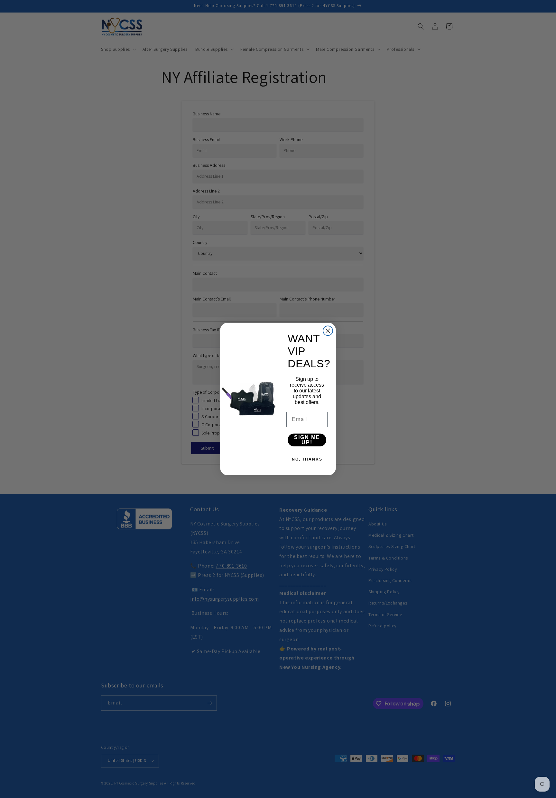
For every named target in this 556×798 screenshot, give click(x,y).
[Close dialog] (328, 331)
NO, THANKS (307, 459)
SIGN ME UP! (307, 440)
